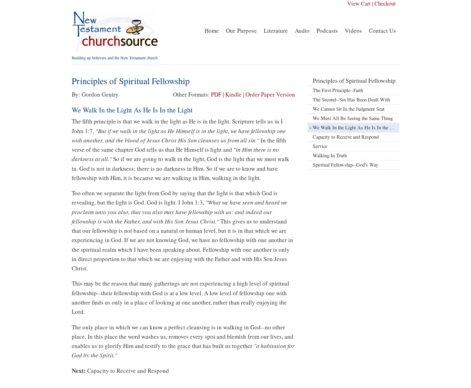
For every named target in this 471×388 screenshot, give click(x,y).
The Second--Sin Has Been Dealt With (351, 99)
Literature (276, 30)
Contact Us (382, 30)
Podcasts (327, 30)
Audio (302, 30)
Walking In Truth (330, 155)
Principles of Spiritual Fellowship (354, 80)
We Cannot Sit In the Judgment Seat (348, 109)
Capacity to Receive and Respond (128, 371)
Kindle (233, 94)
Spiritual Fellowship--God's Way (345, 164)
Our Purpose (241, 30)
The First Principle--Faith (338, 90)
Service (320, 146)
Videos (353, 30)
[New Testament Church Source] (115, 52)
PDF (216, 94)
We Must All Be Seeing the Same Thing (353, 118)
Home (211, 30)
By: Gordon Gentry (95, 94)
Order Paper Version (270, 94)
